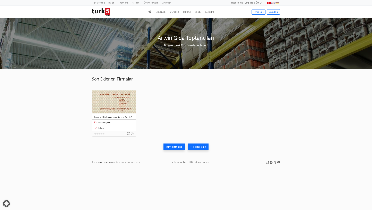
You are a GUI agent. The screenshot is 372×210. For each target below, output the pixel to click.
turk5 (100, 162)
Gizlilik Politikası (194, 162)
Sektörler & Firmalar (104, 2)
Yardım (135, 2)
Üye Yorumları (151, 2)
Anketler (166, 2)
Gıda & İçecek (105, 122)
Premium (123, 2)
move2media (112, 162)
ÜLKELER (174, 11)
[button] (6, 203)
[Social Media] (267, 162)
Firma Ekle (258, 11)
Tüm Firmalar (174, 146)
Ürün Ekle (273, 11)
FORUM (187, 11)
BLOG (198, 11)
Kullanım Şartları (179, 162)
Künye (206, 162)
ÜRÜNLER (161, 11)
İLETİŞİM (209, 11)
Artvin (101, 128)
